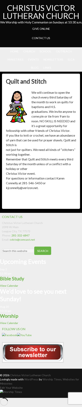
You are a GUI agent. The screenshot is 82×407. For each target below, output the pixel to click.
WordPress (31, 379)
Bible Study (12, 278)
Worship (9, 316)
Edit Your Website (11, 387)
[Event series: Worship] (13, 310)
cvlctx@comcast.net (22, 239)
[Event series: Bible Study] (13, 273)
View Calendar (9, 285)
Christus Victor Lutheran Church (41, 12)
